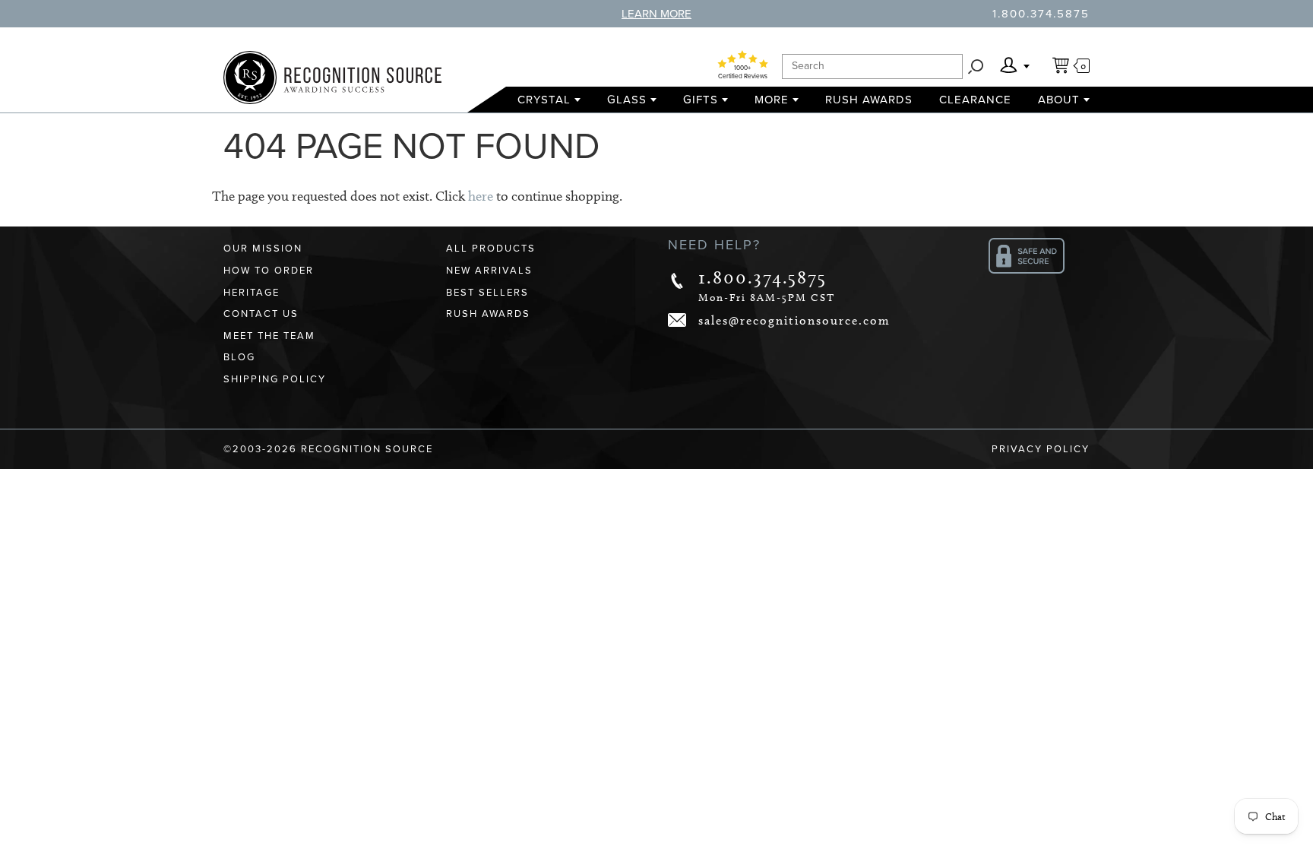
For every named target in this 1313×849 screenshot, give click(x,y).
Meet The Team (269, 336)
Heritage (251, 293)
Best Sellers (487, 293)
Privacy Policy (1041, 449)
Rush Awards (869, 99)
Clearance (975, 99)
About (1059, 99)
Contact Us (261, 314)
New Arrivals (489, 271)
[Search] (976, 66)
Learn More (656, 14)
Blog (239, 357)
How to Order (268, 271)
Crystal (544, 99)
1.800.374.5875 (1041, 14)
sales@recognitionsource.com (794, 320)
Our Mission (262, 248)
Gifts (700, 99)
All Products (491, 248)
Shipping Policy (274, 379)
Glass (627, 99)
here (480, 196)
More (772, 99)
